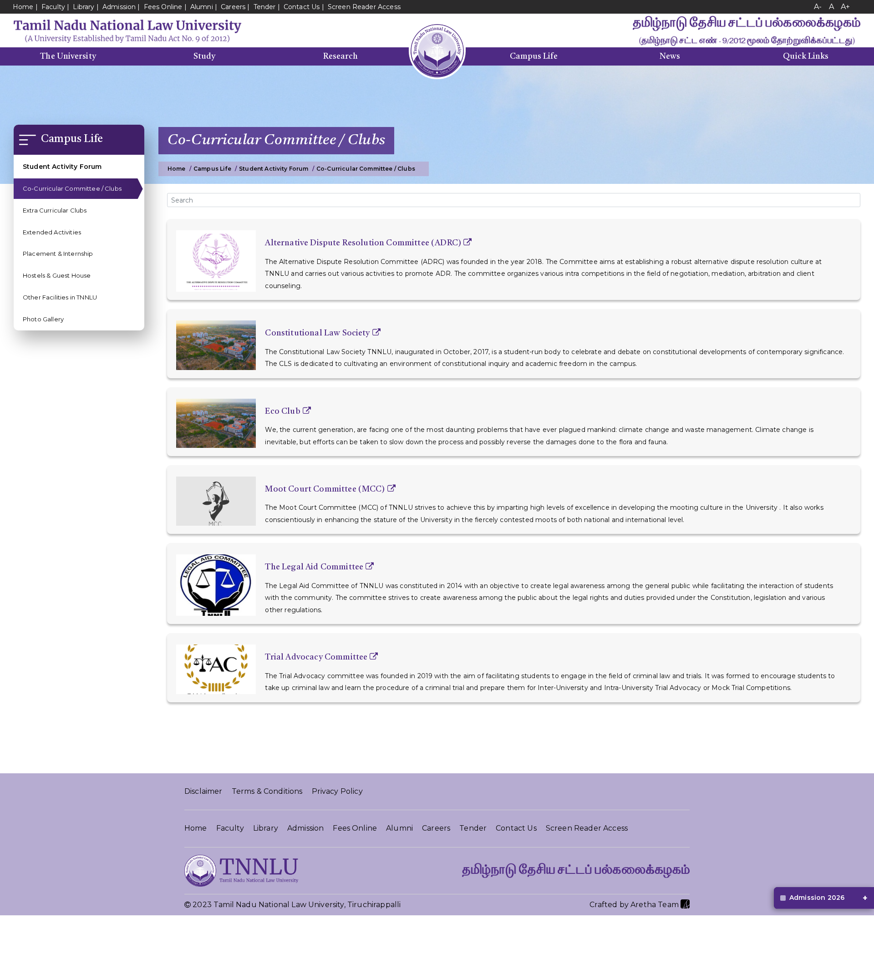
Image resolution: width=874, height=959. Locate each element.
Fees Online (163, 7)
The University (68, 56)
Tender (265, 7)
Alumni (201, 7)
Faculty (53, 7)
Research (340, 56)
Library (84, 7)
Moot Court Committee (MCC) (325, 489)
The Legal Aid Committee (314, 567)
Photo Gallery (43, 319)
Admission (119, 7)
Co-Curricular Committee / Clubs (72, 189)
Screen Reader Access (364, 7)
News (670, 56)
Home (23, 7)
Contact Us (302, 7)
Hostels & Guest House (57, 275)
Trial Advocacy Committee (316, 657)
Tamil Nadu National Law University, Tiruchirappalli (307, 904)
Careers (233, 7)
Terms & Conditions (267, 791)
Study (204, 56)
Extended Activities (52, 232)
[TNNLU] (127, 30)
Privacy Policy (337, 791)
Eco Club (282, 411)
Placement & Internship (58, 254)
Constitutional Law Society (317, 333)
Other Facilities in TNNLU (60, 297)
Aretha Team (655, 904)
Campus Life (534, 56)
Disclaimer (203, 791)
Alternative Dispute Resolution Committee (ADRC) (363, 243)
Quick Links (805, 56)
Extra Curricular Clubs (55, 210)
